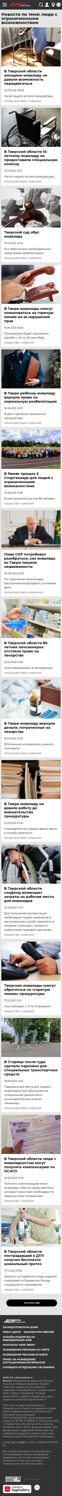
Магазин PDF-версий (39, 1332)
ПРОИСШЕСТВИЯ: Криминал (23, 592)
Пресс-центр (12, 1332)
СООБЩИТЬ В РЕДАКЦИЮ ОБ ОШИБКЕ (28, 1367)
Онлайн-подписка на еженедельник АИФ (19, 1338)
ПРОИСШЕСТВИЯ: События (22, 101)
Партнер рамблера (32, 1479)
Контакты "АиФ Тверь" (19, 1344)
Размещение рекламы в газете (25, 1354)
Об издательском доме (20, 1327)
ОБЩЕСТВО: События (19, 343)
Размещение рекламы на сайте (26, 1349)
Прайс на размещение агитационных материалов (24, 1361)
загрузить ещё (32, 1303)
